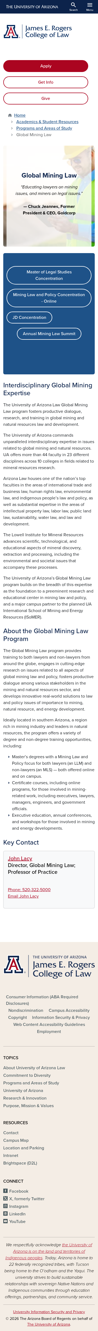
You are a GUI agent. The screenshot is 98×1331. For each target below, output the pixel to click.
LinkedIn (17, 1214)
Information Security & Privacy (61, 1017)
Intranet (10, 1155)
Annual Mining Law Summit (49, 333)
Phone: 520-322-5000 (29, 889)
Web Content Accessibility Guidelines (49, 1024)
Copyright (17, 1017)
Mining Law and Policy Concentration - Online (49, 298)
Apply (45, 66)
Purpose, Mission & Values (28, 1105)
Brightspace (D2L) (20, 1163)
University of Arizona (23, 1090)
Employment (49, 1031)
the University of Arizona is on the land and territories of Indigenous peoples (48, 1251)
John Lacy (20, 858)
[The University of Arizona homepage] (31, 7)
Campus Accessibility (69, 1010)
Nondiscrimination (25, 1010)
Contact (11, 1133)
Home (20, 115)
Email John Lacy (23, 896)
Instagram (18, 1206)
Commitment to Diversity (27, 1075)
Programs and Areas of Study (44, 128)
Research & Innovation (25, 1098)
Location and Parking (23, 1148)
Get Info (45, 82)
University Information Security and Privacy (49, 1312)
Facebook (18, 1191)
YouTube (17, 1221)
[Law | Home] (49, 31)
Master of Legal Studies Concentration (49, 275)
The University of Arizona (48, 1324)
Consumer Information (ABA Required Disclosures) (42, 1000)
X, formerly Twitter (26, 1199)
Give (45, 98)
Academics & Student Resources (47, 122)
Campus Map (16, 1140)
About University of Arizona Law (34, 1068)
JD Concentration (29, 317)
